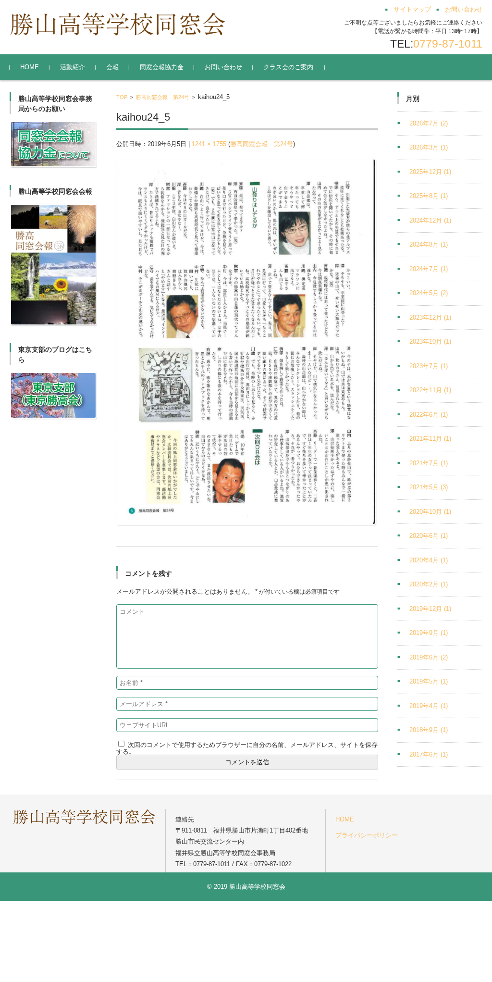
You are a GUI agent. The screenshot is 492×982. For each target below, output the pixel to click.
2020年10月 (430, 511)
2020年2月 (428, 584)
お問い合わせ (223, 67)
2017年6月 (428, 754)
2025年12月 (430, 171)
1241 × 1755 (209, 144)
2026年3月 (428, 147)
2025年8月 (428, 195)
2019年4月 (428, 705)
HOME (29, 67)
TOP (121, 97)
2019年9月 (428, 632)
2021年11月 (430, 438)
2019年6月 (428, 657)
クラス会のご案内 (288, 67)
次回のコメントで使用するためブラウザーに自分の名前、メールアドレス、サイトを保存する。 (247, 748)
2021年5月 (428, 487)
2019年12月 (430, 608)
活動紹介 (72, 67)
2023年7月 (428, 366)
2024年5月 (428, 293)
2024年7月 (428, 269)
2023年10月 (430, 341)
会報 (112, 67)
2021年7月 (428, 463)
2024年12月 (430, 220)
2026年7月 (428, 123)
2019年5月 (428, 681)
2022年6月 (428, 414)
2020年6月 (428, 535)
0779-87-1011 (447, 43)
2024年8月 (428, 244)
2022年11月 (430, 390)
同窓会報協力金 (162, 67)
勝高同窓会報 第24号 (162, 97)
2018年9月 (428, 729)
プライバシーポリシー (366, 835)
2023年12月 (430, 317)
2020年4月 (428, 560)
